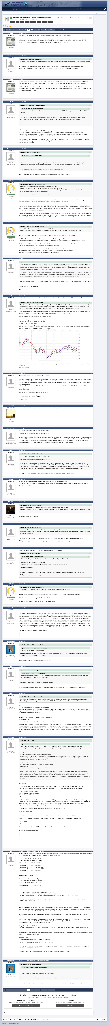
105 (45, 29)
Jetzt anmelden (69, 1005)
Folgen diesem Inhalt (83, 17)
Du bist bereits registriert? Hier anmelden (82, 9)
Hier (20, 516)
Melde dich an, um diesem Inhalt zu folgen (67, 17)
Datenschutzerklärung (14, 1023)
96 (16, 29)
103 (39, 29)
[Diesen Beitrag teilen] (91, 33)
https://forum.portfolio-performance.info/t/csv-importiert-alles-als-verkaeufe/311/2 (41, 169)
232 (90, 17)
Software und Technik (31, 19)
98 (22, 29)
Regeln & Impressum (20, 9)
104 (42, 29)
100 (28, 29)
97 (19, 29)
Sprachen (4, 1023)
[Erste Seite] (4, 30)
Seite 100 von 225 (61, 29)
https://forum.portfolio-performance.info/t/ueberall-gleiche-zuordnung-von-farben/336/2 (50, 473)
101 (32, 29)
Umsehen (7, 9)
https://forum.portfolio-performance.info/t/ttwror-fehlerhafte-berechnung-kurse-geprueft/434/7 (44, 201)
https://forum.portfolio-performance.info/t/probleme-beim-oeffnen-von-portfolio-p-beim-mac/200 (44, 541)
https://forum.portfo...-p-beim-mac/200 (30, 575)
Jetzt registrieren (98, 9)
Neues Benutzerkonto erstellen (26, 1005)
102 (35, 29)
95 (13, 29)
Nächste (50, 29)
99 (25, 29)
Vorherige (8, 29)
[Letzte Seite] (54, 30)
